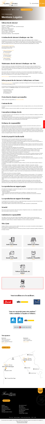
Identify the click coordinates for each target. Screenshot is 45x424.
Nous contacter (16, 9)
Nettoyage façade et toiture (7, 411)
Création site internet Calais (25, 417)
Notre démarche (22, 407)
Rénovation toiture (5, 407)
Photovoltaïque (5, 406)
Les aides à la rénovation (24, 409)
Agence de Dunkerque (7, 57)
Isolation (3, 405)
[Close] (43, 420)
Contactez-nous (5, 347)
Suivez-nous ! (6, 400)
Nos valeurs (21, 406)
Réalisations (21, 411)
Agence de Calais (6, 53)
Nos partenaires (22, 410)
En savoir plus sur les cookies (22, 422)
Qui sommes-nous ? (23, 405)
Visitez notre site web (5, 76)
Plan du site (11, 417)
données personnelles (20, 99)
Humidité (3, 410)
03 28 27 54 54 (26, 341)
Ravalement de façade (6, 409)
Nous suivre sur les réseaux (26, 9)
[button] (42, 3)
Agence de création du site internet (8, 45)
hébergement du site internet (7, 82)
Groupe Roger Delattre (7, 9)
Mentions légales (17, 417)
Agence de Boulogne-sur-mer (8, 50)
